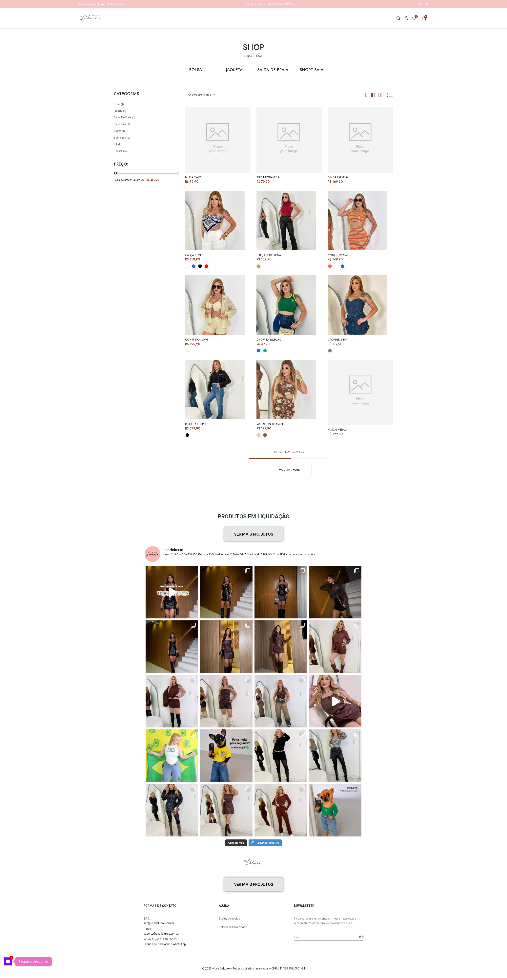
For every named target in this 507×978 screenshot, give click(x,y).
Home (248, 56)
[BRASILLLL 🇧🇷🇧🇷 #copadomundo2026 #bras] (226, 755)
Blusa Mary (193, 177)
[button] (424, 18)
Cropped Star (337, 339)
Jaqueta (234, 70)
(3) (128, 124)
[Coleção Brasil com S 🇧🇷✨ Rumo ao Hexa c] (172, 755)
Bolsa (195, 70)
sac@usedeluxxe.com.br (159, 923)
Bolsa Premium (338, 177)
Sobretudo (120, 138)
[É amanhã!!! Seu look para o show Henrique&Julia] (172, 592)
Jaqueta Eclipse (196, 424)
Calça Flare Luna (268, 255)
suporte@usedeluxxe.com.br (161, 933)
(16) (125, 151)
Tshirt (117, 144)
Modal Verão (337, 429)
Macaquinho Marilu (270, 424)
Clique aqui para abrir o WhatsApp (165, 944)
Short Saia (311, 70)
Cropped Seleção (268, 339)
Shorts (117, 131)
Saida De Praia (272, 70)
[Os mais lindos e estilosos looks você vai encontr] (335, 810)
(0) (133, 117)
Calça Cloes (194, 255)
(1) (122, 104)
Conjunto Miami (196, 339)
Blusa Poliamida (267, 177)
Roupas (118, 151)
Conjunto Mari (338, 255)
